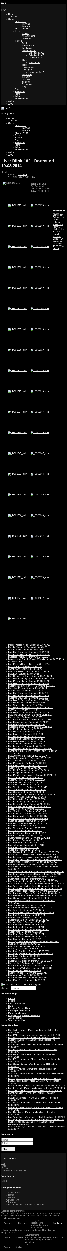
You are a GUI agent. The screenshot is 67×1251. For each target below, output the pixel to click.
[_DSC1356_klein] (40, 494)
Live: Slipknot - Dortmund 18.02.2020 (25, 744)
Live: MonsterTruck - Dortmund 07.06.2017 (28, 818)
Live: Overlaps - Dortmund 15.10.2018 (26, 792)
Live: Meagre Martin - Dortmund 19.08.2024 (28, 681)
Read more (58, 1223)
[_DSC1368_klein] (17, 556)
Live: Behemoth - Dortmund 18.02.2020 (26, 746)
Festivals (26, 24)
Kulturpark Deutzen (17, 1003)
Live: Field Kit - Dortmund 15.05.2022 (25, 739)
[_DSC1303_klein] (17, 308)
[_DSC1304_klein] (40, 308)
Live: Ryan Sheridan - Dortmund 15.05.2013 (28, 951)
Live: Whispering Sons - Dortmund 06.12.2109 (29, 758)
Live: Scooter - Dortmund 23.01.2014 (25, 939)
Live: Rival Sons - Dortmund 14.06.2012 (27, 980)
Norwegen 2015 (36, 72)
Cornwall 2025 (36, 58)
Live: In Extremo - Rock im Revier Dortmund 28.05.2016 (34, 857)
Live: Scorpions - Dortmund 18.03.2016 (26, 905)
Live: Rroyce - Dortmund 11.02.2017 (25, 840)
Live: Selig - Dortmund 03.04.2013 (24, 956)
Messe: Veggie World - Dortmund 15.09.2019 (29, 645)
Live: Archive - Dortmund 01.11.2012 (25, 963)
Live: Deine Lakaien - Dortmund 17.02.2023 (28, 722)
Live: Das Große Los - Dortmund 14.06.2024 (28, 695)
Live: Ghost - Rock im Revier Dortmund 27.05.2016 (32, 879)
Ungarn (25, 86)
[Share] (57, 210)
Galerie (11, 19)
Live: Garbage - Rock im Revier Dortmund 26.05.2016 (33, 891)
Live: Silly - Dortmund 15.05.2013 (23, 949)
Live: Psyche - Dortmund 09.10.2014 (25, 932)
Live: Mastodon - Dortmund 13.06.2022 (26, 729)
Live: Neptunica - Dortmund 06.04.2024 (26, 703)
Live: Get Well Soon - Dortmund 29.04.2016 (28, 898)
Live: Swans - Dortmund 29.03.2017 (25, 830)
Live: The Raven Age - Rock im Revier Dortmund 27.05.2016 (36, 883)
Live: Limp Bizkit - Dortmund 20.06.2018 (27, 799)
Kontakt (4, 1168)
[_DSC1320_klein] (40, 350)
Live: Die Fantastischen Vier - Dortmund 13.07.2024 (32, 686)
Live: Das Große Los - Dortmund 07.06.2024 (28, 698)
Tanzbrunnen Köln (16, 1020)
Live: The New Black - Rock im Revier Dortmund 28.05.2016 (36, 871)
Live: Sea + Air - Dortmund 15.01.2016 (26, 910)
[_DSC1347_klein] (40, 453)
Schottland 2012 (36, 53)
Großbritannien (29, 50)
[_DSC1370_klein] (40, 556)
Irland (24, 60)
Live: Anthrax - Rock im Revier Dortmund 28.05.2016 (32, 862)
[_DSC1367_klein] (40, 536)
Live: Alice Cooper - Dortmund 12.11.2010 (27, 973)
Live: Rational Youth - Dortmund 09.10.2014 (28, 929)
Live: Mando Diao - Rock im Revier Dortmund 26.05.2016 (35, 888)
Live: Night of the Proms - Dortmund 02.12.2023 (30, 707)
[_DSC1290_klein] (17, 246)
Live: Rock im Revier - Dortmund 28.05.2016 (29, 654)
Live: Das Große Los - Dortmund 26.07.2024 (28, 683)
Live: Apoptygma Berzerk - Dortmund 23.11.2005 (30, 953)
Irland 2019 (34, 62)
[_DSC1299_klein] (40, 288)
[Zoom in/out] (64, 210)
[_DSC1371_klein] (17, 577)
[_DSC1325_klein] (40, 370)
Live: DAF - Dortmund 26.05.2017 (24, 826)
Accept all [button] (8, 1223)
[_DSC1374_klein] (17, 598)
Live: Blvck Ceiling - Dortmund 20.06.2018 (28, 801)
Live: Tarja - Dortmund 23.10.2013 (24, 944)
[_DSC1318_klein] (17, 350)
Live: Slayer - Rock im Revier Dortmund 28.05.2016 (32, 855)
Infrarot (18, 96)
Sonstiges (26, 38)
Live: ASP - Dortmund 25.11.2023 (23, 710)
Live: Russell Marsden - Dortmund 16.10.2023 (29, 719)
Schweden (27, 74)
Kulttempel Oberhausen (19, 1010)
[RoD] (21, 984)
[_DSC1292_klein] (17, 267)
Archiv (11, 101)
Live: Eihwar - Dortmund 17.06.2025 (25, 669)
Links (3, 1166)
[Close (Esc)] (54, 210)
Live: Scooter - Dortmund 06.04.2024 (25, 705)
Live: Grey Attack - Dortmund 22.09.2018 (27, 797)
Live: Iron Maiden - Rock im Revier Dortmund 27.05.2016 (34, 874)
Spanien (26, 82)
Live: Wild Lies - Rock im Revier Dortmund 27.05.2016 (33, 886)
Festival (11, 1001)
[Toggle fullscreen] (60, 210)
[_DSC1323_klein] (17, 370)
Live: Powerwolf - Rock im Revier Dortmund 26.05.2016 (34, 893)
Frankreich (27, 48)
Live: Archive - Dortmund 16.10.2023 (25, 717)
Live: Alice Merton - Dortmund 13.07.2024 (27, 688)
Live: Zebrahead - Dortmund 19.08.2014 (27, 937)
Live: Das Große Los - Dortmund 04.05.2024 (28, 700)
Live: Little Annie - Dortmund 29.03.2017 (27, 833)
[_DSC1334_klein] (17, 412)
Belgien (25, 43)
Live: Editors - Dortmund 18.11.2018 (25, 782)
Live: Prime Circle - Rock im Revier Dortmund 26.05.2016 (35, 896)
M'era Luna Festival (17, 1013)
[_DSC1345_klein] (17, 453)
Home (11, 14)
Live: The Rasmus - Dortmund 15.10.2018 (27, 787)
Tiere (17, 94)
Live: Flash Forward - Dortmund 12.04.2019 (28, 770)
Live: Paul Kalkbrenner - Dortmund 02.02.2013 (30, 961)
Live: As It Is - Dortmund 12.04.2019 (24, 768)
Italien (25, 65)
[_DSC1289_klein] (40, 226)
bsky (3, 2)
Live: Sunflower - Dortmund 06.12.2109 (26, 760)
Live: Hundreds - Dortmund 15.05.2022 (26, 736)
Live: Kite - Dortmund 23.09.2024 (23, 674)
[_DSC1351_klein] (17, 474)
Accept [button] (7, 1237)
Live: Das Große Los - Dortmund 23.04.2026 (28, 652)
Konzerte (26, 26)
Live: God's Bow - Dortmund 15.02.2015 (26, 922)
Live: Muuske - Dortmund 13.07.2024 (25, 691)
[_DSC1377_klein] (40, 598)
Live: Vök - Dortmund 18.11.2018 (23, 785)
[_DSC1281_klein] (17, 226)
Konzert (11, 998)
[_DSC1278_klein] (40, 205)
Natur (17, 89)
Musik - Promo (22, 29)
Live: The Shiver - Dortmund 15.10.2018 (27, 789)
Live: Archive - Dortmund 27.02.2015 (25, 917)
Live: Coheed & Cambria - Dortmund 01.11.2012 (30, 965)
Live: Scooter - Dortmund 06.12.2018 (25, 777)
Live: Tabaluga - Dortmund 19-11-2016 (26, 845)
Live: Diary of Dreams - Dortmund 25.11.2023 (29, 712)
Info (3, 1163)
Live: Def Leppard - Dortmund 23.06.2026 (27, 647)
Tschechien (27, 84)
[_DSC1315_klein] (17, 329)
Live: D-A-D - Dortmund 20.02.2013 (24, 958)
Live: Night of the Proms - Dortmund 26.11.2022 (30, 727)
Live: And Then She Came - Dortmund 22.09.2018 (31, 794)
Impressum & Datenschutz (13, 1171)
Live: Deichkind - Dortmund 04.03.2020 (26, 741)
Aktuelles (12, 17)
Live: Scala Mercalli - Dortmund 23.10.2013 (28, 946)
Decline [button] (19, 1237)
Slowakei (26, 79)
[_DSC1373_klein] (40, 577)
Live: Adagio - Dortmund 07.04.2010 (25, 975)
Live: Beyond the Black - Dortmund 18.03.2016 (30, 908)
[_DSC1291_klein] (40, 246)
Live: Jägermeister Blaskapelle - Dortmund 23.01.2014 (33, 941)
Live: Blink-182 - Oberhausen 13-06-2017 (27, 814)
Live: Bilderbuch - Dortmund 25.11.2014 (26, 927)
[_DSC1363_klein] (40, 515)
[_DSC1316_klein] (40, 329)
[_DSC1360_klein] (17, 515)
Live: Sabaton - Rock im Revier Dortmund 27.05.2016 (33, 876)
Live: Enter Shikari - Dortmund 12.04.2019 (27, 765)
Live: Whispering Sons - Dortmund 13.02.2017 (29, 838)
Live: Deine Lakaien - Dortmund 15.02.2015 (28, 920)
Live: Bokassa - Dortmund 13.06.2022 (25, 734)
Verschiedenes (22, 99)
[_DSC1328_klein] (40, 391)
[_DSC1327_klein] (17, 391)
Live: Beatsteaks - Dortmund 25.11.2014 (27, 924)
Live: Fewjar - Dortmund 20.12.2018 (25, 773)
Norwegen (27, 70)
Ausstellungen (28, 36)
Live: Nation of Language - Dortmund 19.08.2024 (31, 678)
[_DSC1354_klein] (40, 474)
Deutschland (28, 45)
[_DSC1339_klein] (40, 432)
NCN (10, 1006)
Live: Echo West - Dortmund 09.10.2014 (26, 934)
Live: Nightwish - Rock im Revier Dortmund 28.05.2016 (33, 852)
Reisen (18, 41)
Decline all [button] (23, 1223)
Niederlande (28, 67)
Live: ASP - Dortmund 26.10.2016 (23, 847)
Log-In (4, 1181)
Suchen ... (6, 988)
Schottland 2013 (36, 55)
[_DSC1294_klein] (40, 267)
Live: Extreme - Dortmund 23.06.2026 (25, 650)
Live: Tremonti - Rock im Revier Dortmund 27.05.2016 (33, 881)
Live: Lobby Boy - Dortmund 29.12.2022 (26, 724)
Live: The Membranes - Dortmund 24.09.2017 (29, 806)
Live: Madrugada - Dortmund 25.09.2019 (27, 763)
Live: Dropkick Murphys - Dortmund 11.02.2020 (30, 748)
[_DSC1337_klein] (40, 412)
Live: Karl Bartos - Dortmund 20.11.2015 (27, 915)
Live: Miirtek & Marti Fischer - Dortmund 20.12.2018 (32, 775)
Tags (10, 103)
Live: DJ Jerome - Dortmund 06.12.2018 (27, 780)
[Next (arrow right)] (57, 213)
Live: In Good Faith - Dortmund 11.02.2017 (28, 842)
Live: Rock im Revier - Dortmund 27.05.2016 (29, 657)
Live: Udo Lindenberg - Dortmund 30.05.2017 (29, 823)
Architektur (20, 91)
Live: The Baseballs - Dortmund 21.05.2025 (28, 671)
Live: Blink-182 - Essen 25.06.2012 (24, 970)
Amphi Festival (15, 1018)
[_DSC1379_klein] (17, 618)
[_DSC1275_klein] (17, 205)
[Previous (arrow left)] (54, 213)
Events (18, 31)
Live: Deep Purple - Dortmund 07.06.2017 (27, 816)
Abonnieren (8, 1149)
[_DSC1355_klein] (17, 494)
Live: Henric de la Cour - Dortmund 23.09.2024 (30, 676)
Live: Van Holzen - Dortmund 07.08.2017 (27, 811)
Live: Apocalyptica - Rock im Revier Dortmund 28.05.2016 (35, 859)
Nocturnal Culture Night (19, 1008)
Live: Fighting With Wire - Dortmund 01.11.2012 (30, 968)
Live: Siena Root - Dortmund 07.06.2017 (27, 821)
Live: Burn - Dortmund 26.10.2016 (24, 850)
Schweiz (26, 77)
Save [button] (27, 1244)
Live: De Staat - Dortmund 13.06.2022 (25, 732)
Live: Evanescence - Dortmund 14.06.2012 (28, 978)
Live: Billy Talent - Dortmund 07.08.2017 (27, 809)
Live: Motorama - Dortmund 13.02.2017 (26, 835)
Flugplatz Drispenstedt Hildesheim (24, 1015)
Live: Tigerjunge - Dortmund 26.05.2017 (27, 828)
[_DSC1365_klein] (17, 536)
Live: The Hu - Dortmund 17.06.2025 (25, 666)
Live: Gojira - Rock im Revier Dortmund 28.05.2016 (32, 864)
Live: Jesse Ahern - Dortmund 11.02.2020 (27, 756)
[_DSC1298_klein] (17, 288)
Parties (25, 33)
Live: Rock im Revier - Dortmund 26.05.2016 (29, 664)
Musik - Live (20, 21)
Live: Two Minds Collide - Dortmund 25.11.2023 (30, 715)
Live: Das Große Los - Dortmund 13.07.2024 (28, 693)
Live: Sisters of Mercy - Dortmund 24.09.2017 (29, 804)
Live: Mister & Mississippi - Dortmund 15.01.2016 (31, 912)
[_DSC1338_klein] (17, 432)
